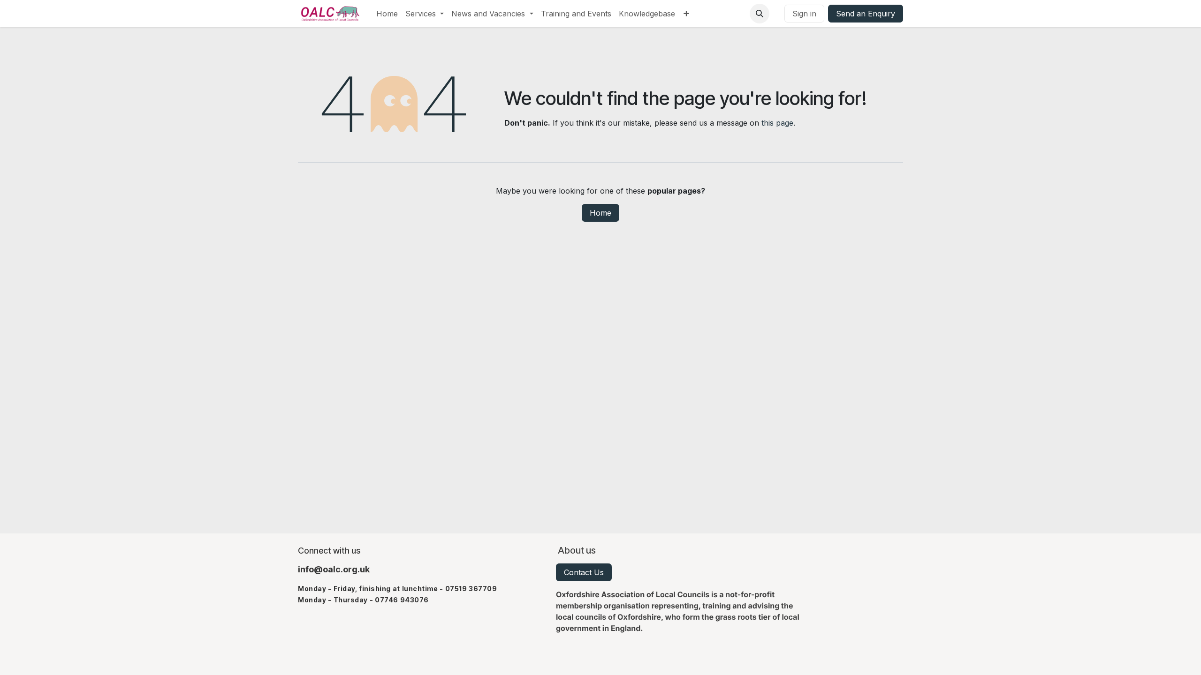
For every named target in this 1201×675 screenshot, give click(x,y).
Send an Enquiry (865, 13)
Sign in (804, 13)
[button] (759, 13)
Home (600, 213)
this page (777, 123)
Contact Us (584, 572)
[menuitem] (387, 13)
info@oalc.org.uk (334, 569)
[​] (777, 13)
